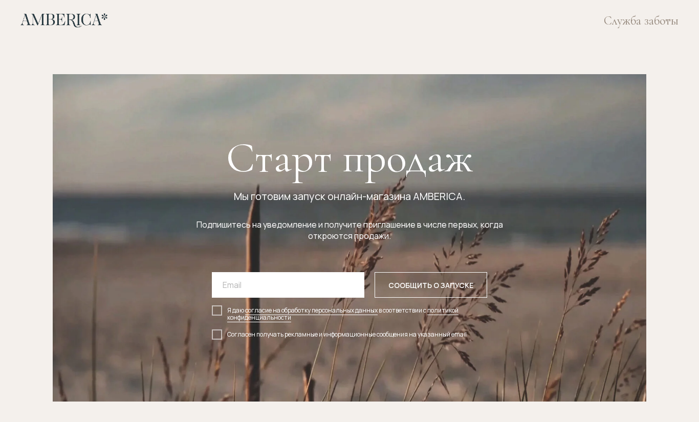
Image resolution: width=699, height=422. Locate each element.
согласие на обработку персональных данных (311, 310)
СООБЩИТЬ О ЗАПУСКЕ (430, 285)
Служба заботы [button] (641, 20)
